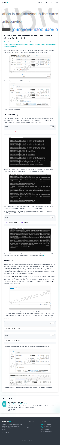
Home (40, 2)
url (44, 255)
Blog (45, 2)
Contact (51, 2)
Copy (54, 131)
